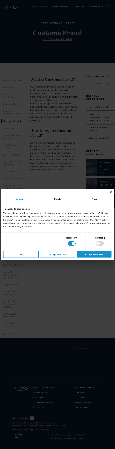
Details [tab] (57, 199)
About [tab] (95, 199)
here (29, 226)
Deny (21, 254)
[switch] (100, 243)
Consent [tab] (20, 199)
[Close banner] (111, 192)
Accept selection (57, 254)
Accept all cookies (94, 254)
